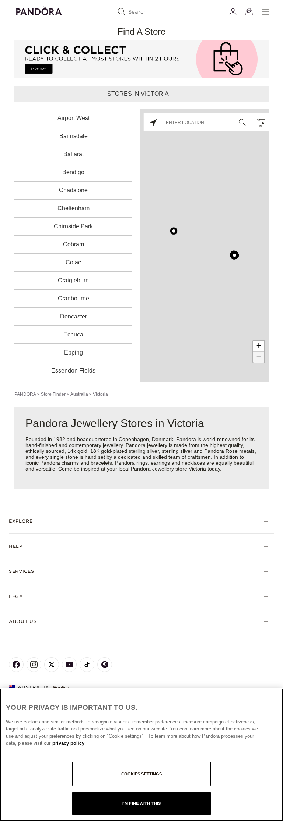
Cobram (73, 244)
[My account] (233, 12)
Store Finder (53, 394)
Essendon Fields (73, 370)
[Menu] (265, 12)
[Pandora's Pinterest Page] (104, 664)
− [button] (258, 357)
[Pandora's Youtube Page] (69, 664)
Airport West (73, 118)
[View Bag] (249, 12)
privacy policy (68, 743)
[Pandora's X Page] (51, 664)
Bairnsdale (73, 136)
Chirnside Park (73, 226)
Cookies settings (141, 774)
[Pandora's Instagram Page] (34, 664)
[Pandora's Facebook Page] (16, 664)
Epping (73, 352)
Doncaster (73, 316)
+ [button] (258, 345)
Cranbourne (73, 298)
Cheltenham (73, 208)
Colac (73, 262)
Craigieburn (73, 280)
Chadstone (73, 190)
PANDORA (25, 394)
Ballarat (73, 154)
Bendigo (73, 172)
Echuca (73, 334)
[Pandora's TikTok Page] (87, 664)
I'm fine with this (141, 803)
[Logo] (39, 9)
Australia (79, 394)
